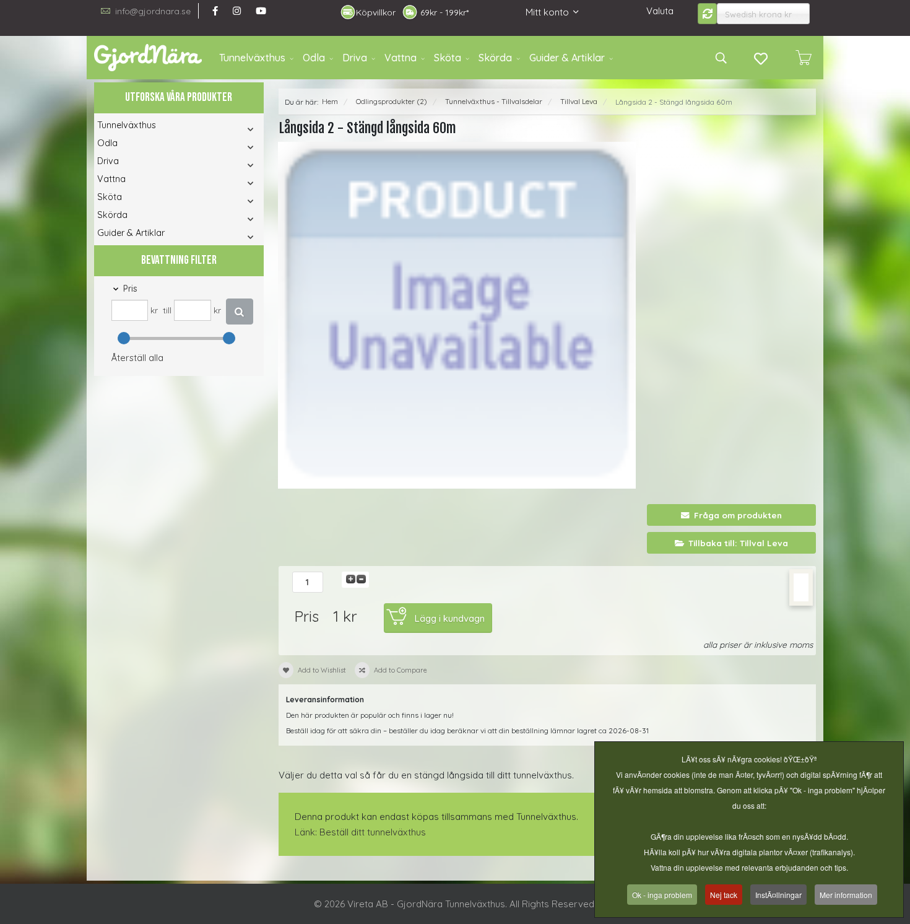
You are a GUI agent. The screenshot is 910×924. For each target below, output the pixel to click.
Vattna (400, 57)
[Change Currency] (707, 13)
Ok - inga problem (662, 894)
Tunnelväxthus (252, 57)
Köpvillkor (376, 12)
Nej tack (723, 894)
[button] (234, 129)
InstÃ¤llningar (778, 894)
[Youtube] (261, 11)
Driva (354, 57)
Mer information (846, 894)
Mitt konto (547, 12)
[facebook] (215, 11)
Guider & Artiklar (567, 57)
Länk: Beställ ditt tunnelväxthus (360, 832)
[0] (803, 57)
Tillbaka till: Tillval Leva (738, 543)
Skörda (495, 57)
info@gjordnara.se (153, 11)
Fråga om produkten (738, 515)
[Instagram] (237, 11)
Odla (314, 57)
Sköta (447, 57)
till (167, 310)
